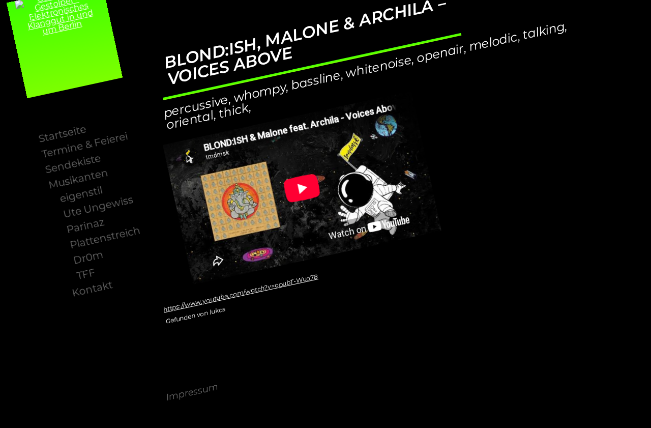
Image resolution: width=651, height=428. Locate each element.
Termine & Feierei (85, 146)
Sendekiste (73, 165)
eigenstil (81, 195)
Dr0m (88, 258)
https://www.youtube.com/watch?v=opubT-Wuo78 (240, 293)
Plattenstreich (105, 238)
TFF (86, 274)
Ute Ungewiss (98, 207)
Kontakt (92, 289)
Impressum (192, 393)
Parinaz (85, 226)
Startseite (62, 135)
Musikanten (78, 179)
